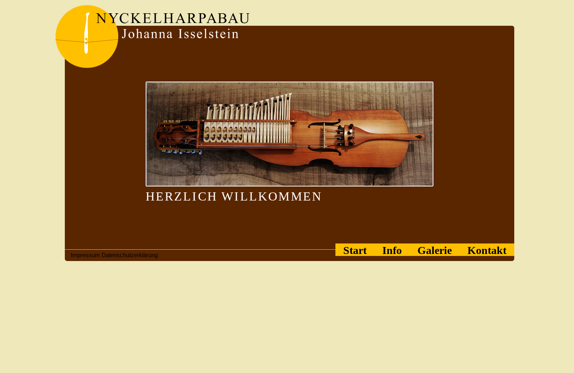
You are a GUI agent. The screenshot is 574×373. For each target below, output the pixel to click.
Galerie (434, 250)
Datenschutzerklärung (130, 255)
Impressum (85, 255)
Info (392, 250)
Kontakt (486, 250)
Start (355, 250)
